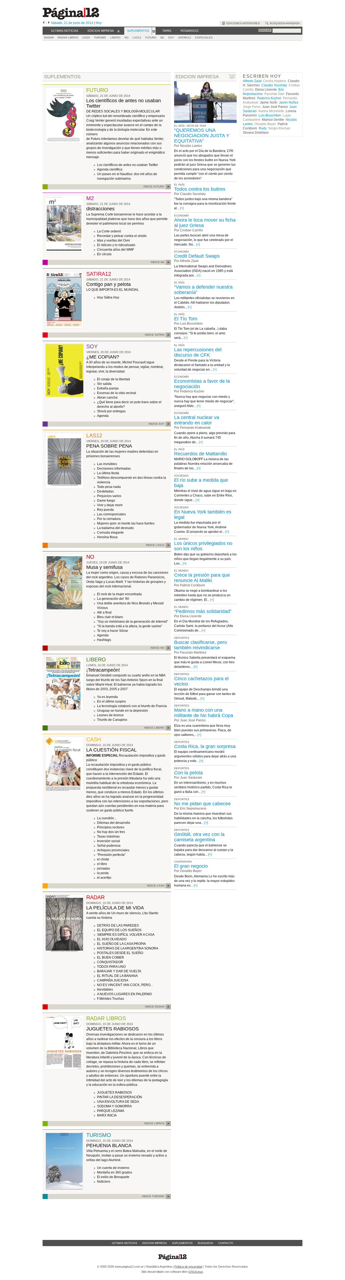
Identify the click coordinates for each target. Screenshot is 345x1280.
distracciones (100, 208)
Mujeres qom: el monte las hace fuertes (125, 523)
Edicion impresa (154, 1243)
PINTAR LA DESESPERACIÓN (119, 1097)
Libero (115, 37)
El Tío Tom (185, 318)
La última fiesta (108, 473)
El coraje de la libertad (113, 379)
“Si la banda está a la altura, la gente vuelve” (129, 626)
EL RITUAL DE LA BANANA (117, 976)
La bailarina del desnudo (115, 528)
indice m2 (157, 262)
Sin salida (104, 384)
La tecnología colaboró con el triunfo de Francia (132, 706)
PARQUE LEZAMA (110, 1111)
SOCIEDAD (181, 475)
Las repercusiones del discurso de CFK (198, 352)
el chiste (103, 859)
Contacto (225, 1243)
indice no (157, 647)
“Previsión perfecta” (111, 855)
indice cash (155, 885)
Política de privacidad (188, 1266)
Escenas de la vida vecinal (116, 393)
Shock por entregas (111, 411)
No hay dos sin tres (111, 832)
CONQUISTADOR (110, 962)
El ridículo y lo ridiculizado (116, 245)
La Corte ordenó (109, 231)
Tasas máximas (108, 836)
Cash (86, 37)
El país (179, 125)
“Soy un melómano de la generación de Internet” (132, 621)
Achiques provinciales (113, 850)
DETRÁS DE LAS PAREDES (118, 925)
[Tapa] (64, 142)
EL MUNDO (181, 538)
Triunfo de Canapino (112, 720)
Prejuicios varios (109, 496)
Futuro (150, 37)
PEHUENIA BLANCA (109, 1145)
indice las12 (155, 545)
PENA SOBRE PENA (109, 446)
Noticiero (103, 1181)
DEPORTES (181, 637)
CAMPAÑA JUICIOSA (112, 980)
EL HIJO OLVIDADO (111, 939)
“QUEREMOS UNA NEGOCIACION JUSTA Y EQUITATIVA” (201, 135)
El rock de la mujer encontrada (119, 594)
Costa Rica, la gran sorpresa (205, 746)
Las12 (137, 37)
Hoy (99, 23)
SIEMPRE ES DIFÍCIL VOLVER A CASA (125, 935)
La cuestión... (106, 818)
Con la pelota (188, 772)
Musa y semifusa (104, 567)
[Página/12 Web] (71, 18)
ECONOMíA (181, 215)
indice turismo (153, 1196)
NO (127, 37)
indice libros (154, 1123)
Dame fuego (106, 500)
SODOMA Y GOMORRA (114, 1106)
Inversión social (108, 841)
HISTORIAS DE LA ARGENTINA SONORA (127, 948)
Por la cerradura (109, 519)
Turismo (100, 37)
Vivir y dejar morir (110, 505)
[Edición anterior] (43, 23)
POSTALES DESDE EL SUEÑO (120, 953)
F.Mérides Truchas (110, 999)
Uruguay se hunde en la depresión (122, 710)
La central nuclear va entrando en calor (196, 420)
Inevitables (105, 989)
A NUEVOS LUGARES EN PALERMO (124, 994)
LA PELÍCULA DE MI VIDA (115, 907)
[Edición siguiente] (49, 23)
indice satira (154, 334)
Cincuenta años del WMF (115, 249)
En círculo (104, 254)
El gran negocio (191, 866)
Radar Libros (68, 37)
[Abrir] (118, 31)
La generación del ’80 (113, 599)
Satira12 (184, 37)
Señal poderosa (108, 846)
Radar (49, 37)
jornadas (103, 868)
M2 (162, 37)
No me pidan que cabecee (202, 803)
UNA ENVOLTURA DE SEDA (118, 1102)
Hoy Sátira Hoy (108, 297)
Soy (171, 37)
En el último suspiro (111, 701)
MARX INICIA (107, 1115)
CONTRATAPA (183, 861)
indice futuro (153, 186)
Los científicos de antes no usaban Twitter (127, 165)
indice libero (154, 727)
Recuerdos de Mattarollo (200, 453)
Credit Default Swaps (197, 256)
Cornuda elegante (110, 532)
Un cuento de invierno (113, 1168)
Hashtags (104, 640)
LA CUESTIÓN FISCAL (111, 750)
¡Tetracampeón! (103, 670)
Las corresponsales (111, 514)
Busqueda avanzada (284, 23)
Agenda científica (109, 169)
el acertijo (104, 878)
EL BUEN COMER (110, 957)
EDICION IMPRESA (197, 76)
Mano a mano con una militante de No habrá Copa (203, 712)
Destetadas (105, 491)
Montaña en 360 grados (114, 1172)
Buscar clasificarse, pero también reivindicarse (200, 645)
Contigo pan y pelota (108, 284)
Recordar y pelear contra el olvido (122, 236)
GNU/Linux (195, 1271)
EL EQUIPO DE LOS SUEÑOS (119, 930)
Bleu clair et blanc (110, 617)
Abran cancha (107, 397)
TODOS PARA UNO (111, 967)
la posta (103, 873)
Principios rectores (110, 827)
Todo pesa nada (109, 487)
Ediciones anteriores (242, 23)
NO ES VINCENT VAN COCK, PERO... (125, 985)
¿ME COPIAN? (102, 357)
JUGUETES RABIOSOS (112, 1028)
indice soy (156, 423)
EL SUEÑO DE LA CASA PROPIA (121, 944)
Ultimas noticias (124, 1243)
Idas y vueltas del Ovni (113, 240)
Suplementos (182, 1243)
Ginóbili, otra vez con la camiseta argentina (199, 837)
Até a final (104, 612)
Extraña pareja (108, 388)
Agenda (103, 416)
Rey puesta (105, 510)
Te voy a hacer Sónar (112, 631)
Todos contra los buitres (199, 189)
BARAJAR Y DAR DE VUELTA (119, 971)
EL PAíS (179, 184)
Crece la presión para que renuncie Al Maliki (202, 577)
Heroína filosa (107, 537)
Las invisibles (107, 464)
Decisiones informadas (114, 468)
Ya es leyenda (107, 697)
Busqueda (205, 1243)
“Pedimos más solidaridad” (203, 611)
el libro (102, 864)
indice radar (154, 1006)
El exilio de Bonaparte (113, 1177)
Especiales (204, 37)
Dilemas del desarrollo (113, 823)
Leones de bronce (110, 715)
